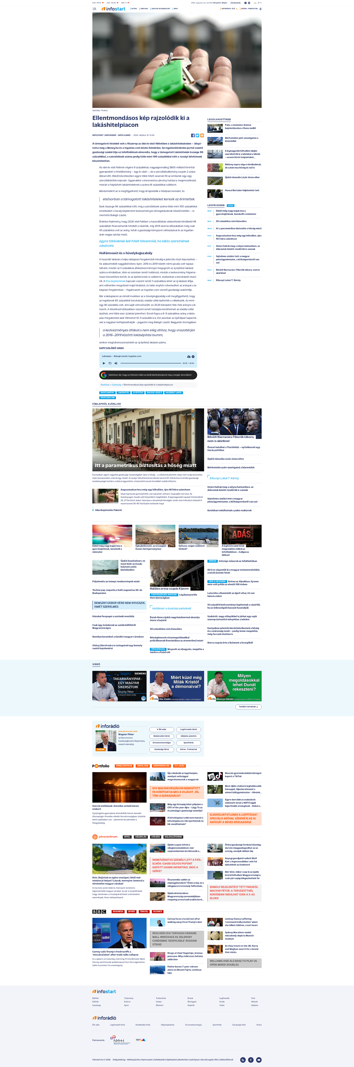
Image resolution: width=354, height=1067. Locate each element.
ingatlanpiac (107, 393)
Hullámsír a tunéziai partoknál (171, 608)
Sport (131, 911)
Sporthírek (217, 1025)
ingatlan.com (107, 398)
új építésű (138, 393)
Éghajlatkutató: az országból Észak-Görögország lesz (151, 547)
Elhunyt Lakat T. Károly (224, 478)
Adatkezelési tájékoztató (165, 1060)
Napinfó (191, 1005)
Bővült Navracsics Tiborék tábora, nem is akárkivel (230, 439)
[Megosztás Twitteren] (197, 135)
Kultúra (127, 1002)
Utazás (155, 837)
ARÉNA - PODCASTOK (249, 9)
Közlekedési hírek (143, 1025)
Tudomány (128, 998)
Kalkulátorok (173, 837)
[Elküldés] (202, 135)
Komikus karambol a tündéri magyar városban (118, 637)
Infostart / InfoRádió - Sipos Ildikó (111, 135)
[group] (116, 363)
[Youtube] (259, 1060)
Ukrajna (144, 9)
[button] (104, 363)
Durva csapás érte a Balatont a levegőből (230, 643)
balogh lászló (154, 393)
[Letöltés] (189, 356)
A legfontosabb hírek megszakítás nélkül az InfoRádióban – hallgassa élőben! (235, 550)
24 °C (259, 3)
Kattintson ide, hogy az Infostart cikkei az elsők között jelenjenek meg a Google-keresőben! (150, 375)
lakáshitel (123, 393)
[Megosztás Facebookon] (193, 135)
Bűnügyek (192, 1002)
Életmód (159, 1005)
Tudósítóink (161, 998)
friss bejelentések (116, 281)
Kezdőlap (105, 385)
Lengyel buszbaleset (161, 9)
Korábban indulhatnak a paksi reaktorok (229, 510)
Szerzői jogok (207, 1060)
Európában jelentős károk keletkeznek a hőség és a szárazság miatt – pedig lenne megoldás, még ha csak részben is (233, 631)
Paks (176, 9)
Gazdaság (116, 385)
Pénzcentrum (124, 766)
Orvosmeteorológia (193, 1025)
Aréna (259, 1025)
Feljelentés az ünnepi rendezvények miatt (116, 581)
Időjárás (254, 1005)
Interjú (159, 1002)
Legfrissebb (224, 998)
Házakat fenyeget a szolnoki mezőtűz (113, 616)
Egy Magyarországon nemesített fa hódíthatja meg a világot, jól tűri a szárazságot (176, 792)
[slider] (151, 363)
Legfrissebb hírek (117, 1025)
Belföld (95, 998)
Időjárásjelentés (167, 1025)
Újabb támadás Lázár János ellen (225, 459)
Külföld (95, 1002)
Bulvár (190, 998)
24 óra (134, 9)
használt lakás (174, 393)
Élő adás (162, 730)
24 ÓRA (230, 206)
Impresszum (147, 1060)
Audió (222, 1002)
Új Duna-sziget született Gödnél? (192, 547)
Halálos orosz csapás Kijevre (169, 588)
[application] (148, 363)
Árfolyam (142, 766)
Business (118, 911)
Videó (221, 1005)
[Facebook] (251, 1060)
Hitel (127, 837)
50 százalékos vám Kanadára (166, 629)
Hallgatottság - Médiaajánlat (126, 1060)
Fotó (253, 998)
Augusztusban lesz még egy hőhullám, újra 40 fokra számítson (155, 490)
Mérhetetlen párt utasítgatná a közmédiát (230, 467)
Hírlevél (254, 1002)
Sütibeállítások (226, 1060)
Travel (144, 911)
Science (157, 911)
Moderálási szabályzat (188, 1060)
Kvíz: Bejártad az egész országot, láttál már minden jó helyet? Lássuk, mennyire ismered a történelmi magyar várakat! (118, 881)
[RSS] (243, 1060)
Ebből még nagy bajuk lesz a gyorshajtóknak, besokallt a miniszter (107, 549)
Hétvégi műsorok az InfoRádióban (238, 561)
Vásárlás (140, 837)
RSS (216, 1060)
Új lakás (179, 766)
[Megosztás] (193, 356)
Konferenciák (161, 766)
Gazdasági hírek (239, 1025)
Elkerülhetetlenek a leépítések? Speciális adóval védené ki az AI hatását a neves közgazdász (233, 819)
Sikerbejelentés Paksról (108, 510)
